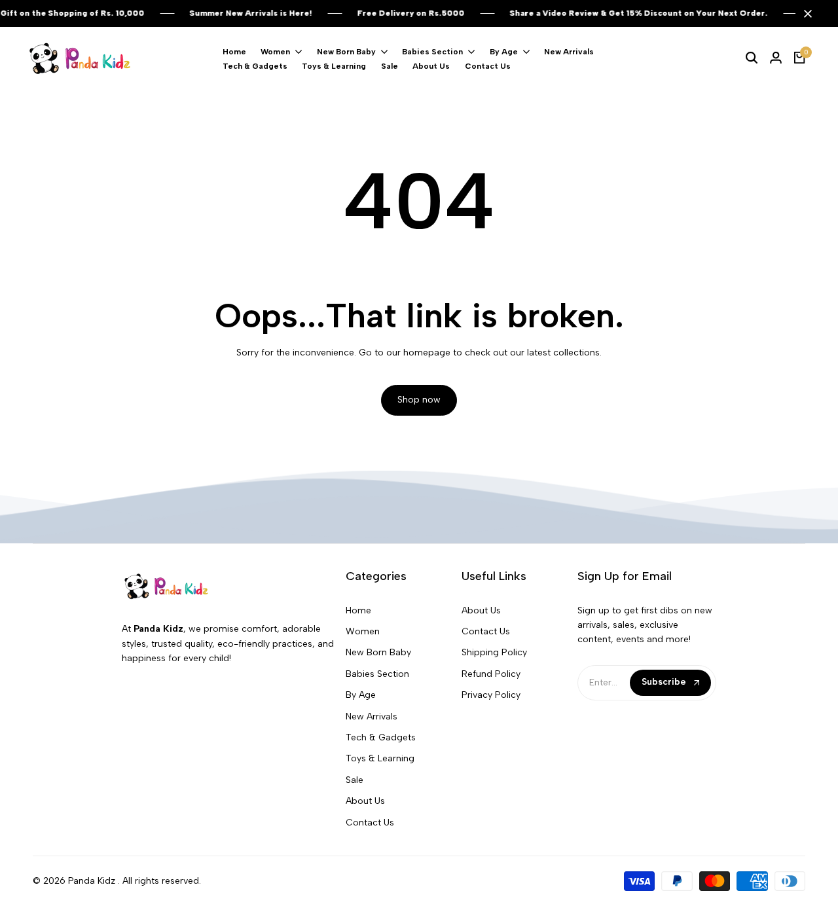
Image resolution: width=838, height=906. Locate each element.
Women (363, 631)
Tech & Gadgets (381, 737)
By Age (361, 694)
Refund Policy (491, 674)
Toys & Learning (380, 758)
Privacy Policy (491, 694)
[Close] (805, 13)
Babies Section (377, 674)
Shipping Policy (494, 652)
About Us (365, 800)
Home (358, 610)
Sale (354, 780)
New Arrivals (371, 716)
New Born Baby (378, 652)
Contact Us (370, 822)
